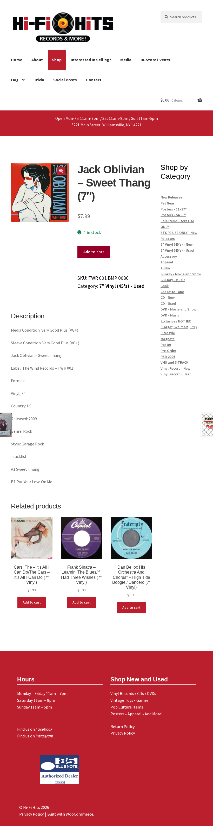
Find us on (34, 729)
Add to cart (93, 251)
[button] (61, 171)
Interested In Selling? (91, 59)
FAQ (14, 79)
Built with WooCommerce (70, 814)
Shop (57, 59)
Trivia (39, 79)
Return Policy (122, 726)
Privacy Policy (122, 733)
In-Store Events (155, 59)
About (37, 59)
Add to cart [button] (32, 602)
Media (125, 59)
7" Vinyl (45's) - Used (121, 286)
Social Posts (65, 79)
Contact (94, 79)
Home (16, 59)
